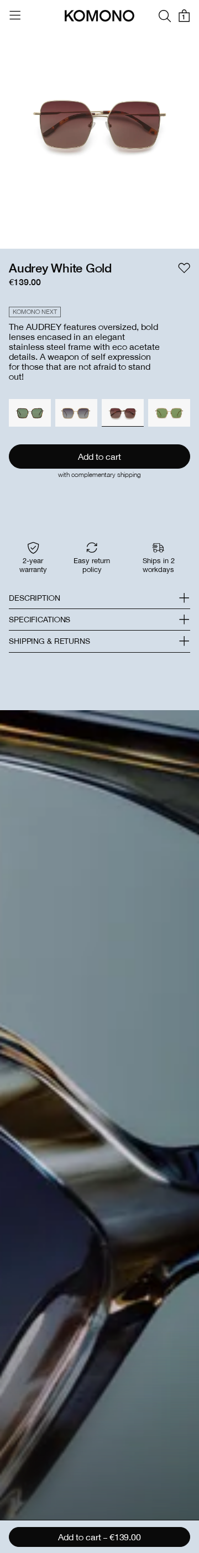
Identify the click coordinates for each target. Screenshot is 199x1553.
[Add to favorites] (184, 268)
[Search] (165, 16)
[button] (99, 598)
